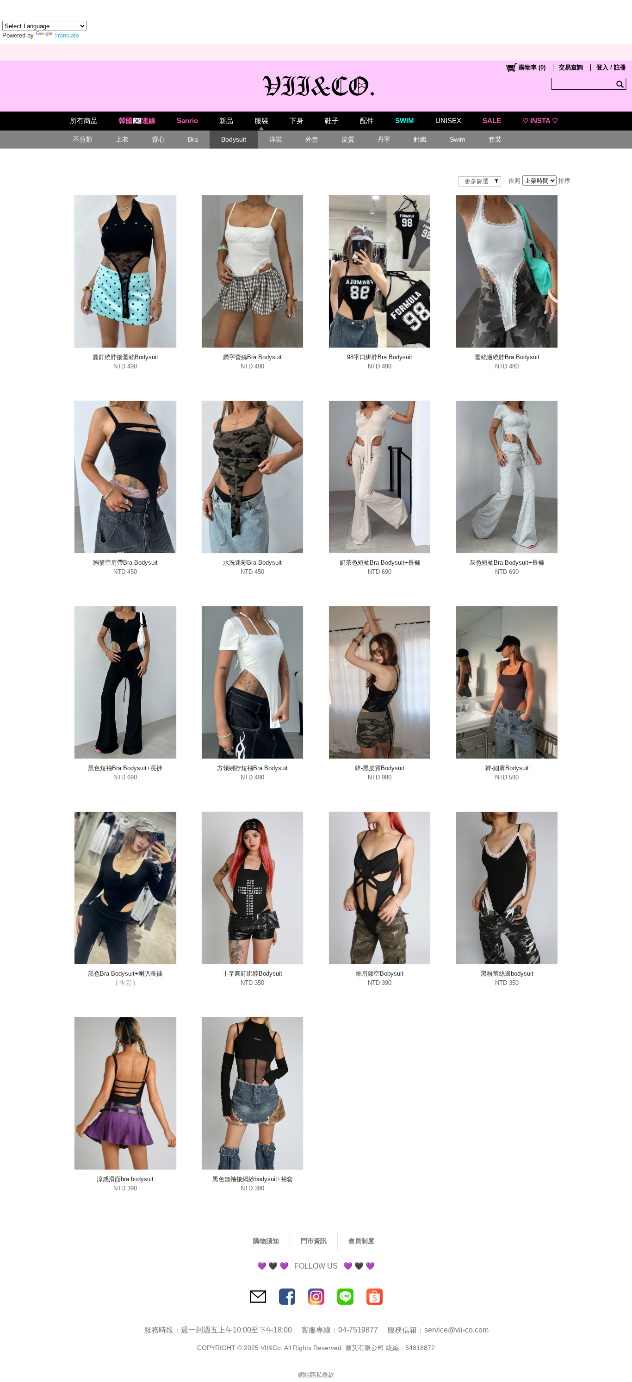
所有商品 (84, 121)
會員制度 (361, 1241)
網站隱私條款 (316, 1374)
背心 (158, 139)
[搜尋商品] (621, 84)
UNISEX (448, 121)
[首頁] (316, 84)
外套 (311, 139)
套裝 (495, 139)
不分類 (83, 139)
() (532, 67)
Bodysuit (233, 139)
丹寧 (384, 139)
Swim (457, 139)
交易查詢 (571, 67)
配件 (367, 121)
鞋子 (332, 121)
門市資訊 (314, 1241)
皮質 (347, 139)
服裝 (261, 121)
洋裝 (275, 139)
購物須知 (266, 1241)
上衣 (122, 139)
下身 (297, 121)
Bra (193, 139)
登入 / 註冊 (611, 67)
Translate (66, 35)
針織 (420, 139)
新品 (226, 121)
